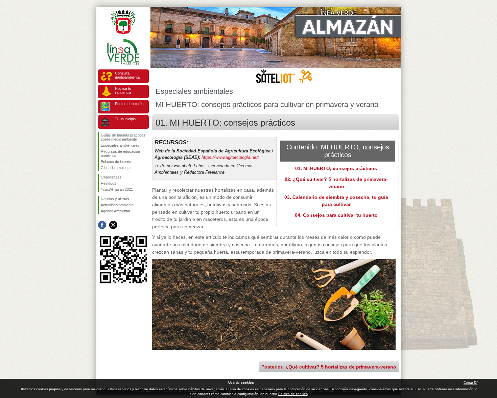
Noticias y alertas (115, 199)
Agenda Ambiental (115, 211)
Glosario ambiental (116, 168)
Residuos (108, 183)
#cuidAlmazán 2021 (117, 189)
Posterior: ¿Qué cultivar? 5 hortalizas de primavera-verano (328, 367)
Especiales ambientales (120, 145)
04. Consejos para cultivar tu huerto (336, 215)
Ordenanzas (111, 177)
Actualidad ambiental (117, 205)
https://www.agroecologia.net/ (230, 157)
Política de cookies (293, 394)
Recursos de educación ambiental (120, 153)
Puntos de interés (129, 104)
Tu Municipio (125, 119)
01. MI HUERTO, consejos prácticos (336, 168)
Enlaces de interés (116, 162)
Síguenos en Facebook (102, 225)
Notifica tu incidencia (123, 90)
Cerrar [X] (471, 382)
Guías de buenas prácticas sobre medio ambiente (123, 137)
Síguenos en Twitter (113, 225)
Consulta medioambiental (127, 75)
